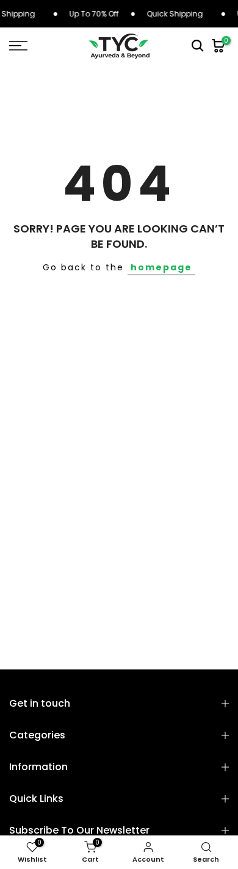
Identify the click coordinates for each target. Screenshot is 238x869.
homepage (161, 267)
